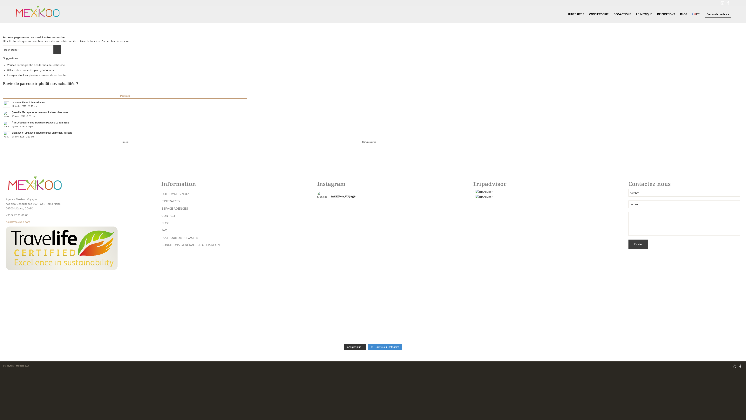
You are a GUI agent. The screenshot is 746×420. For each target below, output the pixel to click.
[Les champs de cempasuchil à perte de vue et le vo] (335, 315)
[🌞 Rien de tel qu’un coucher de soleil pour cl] (410, 319)
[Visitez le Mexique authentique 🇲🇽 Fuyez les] (335, 229)
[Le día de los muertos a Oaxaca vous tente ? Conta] (410, 273)
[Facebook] (728, 3)
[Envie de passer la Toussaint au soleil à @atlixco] (373, 313)
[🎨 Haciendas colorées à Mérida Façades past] (373, 223)
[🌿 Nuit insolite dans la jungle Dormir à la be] (410, 219)
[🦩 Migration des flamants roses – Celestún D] (335, 275)
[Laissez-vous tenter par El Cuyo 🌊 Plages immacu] (373, 265)
